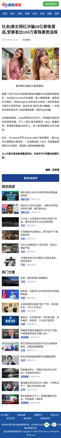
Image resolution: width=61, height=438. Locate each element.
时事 (20, 13)
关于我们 (5, 415)
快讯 (12, 13)
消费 (56, 13)
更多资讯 (30, 178)
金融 (49, 13)
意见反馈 (11, 418)
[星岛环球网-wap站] (13, 5)
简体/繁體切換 (51, 4)
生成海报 (26, 40)
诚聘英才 (38, 415)
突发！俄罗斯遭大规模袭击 (34, 278)
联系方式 (55, 415)
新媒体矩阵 (45, 418)
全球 (42, 13)
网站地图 (21, 415)
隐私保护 (27, 418)
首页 (5, 13)
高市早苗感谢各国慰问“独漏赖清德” (38, 356)
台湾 (34, 13)
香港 (27, 13)
